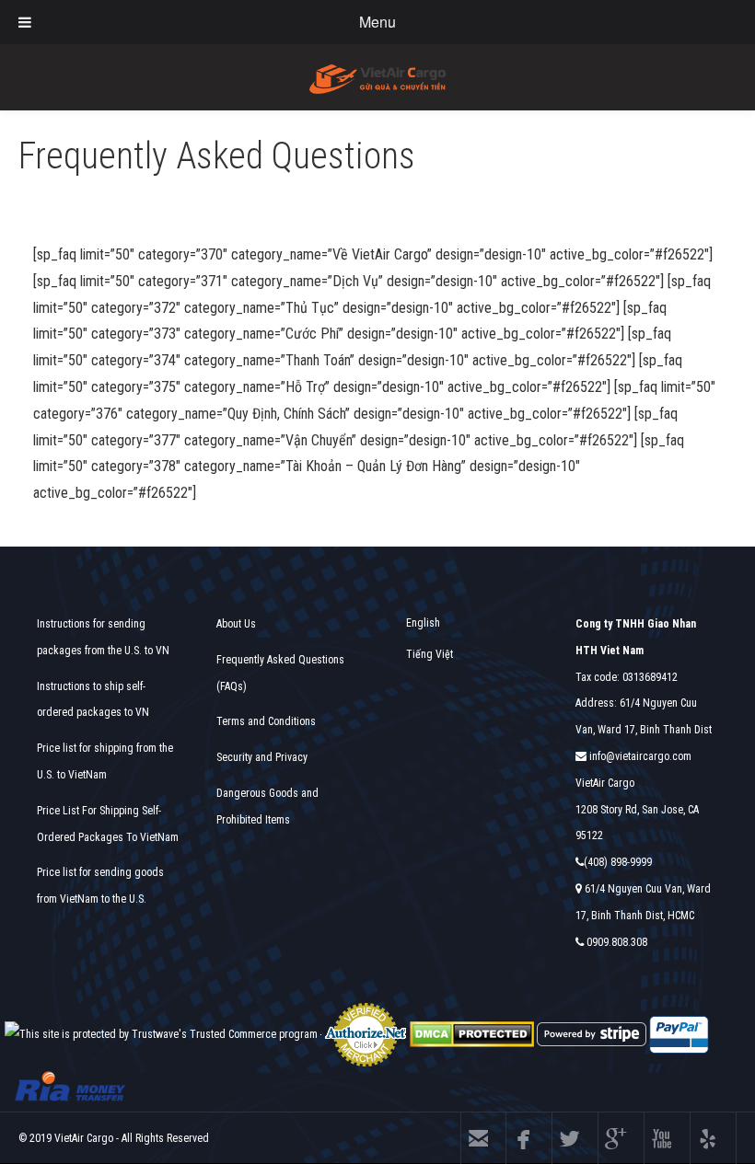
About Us (236, 623)
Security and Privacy (262, 757)
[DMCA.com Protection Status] (472, 1034)
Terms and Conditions (266, 721)
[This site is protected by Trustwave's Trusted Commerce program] (161, 1034)
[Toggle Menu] (25, 22)
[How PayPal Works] (679, 1034)
